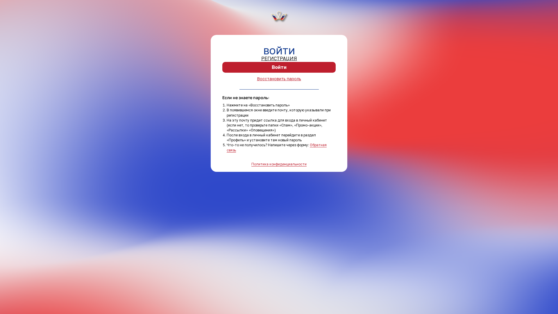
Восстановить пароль (279, 78)
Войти (279, 67)
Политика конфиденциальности (279, 164)
